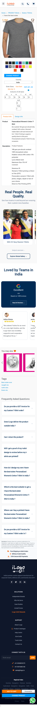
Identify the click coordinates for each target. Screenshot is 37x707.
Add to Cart (11, 691)
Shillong (5, 689)
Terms (22, 701)
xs (6, 94)
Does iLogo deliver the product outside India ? (16, 424)
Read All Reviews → (18, 303)
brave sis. (4, 390)
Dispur (11, 689)
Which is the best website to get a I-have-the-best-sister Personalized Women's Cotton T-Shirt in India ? (17, 493)
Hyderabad (6, 686)
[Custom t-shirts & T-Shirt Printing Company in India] (10, 4)
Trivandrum (25, 689)
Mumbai (8, 683)
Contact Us (18, 644)
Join (32, 658)
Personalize (28, 691)
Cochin (32, 689)
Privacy (17, 701)
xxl (30, 94)
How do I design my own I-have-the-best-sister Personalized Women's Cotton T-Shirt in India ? (17, 471)
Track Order (18, 640)
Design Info (19, 116)
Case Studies (19, 604)
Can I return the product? (13, 437)
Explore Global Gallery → (18, 256)
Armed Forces (18, 608)
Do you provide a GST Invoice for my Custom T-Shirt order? (17, 408)
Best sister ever (6, 382)
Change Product (12, 76)
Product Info (7, 116)
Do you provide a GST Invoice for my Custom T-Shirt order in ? (17, 531)
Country (18, 79)
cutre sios (4, 387)
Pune (32, 686)
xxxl (18, 100)
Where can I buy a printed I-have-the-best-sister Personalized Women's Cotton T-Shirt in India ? (17, 514)
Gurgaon (17, 689)
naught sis (5, 385)
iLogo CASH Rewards (18, 612)
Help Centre (18, 632)
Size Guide (18, 636)
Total (18, 106)
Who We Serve (18, 600)
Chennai (22, 683)
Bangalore (15, 683)
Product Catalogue (19, 629)
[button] (4, 38)
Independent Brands (18, 596)
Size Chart (19, 86)
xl (25, 94)
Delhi (28, 686)
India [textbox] (18, 82)
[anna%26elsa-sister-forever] (12, 362)
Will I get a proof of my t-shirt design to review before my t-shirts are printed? (15, 452)
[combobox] (18, 82)
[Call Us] (28, 4)
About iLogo (18, 625)
